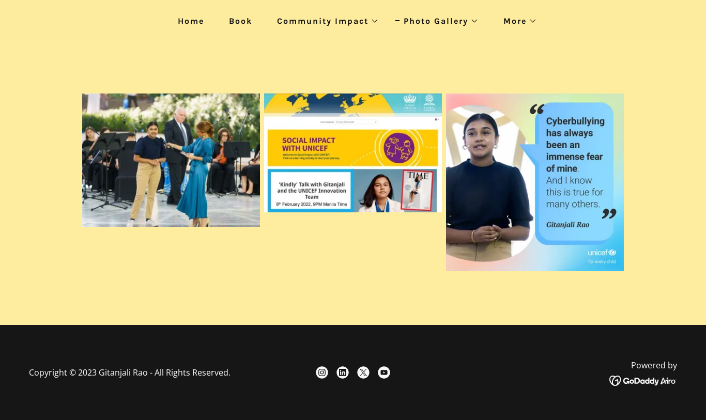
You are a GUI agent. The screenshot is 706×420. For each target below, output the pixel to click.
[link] (322, 372)
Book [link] (240, 21)
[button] (324, 21)
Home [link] (191, 21)
